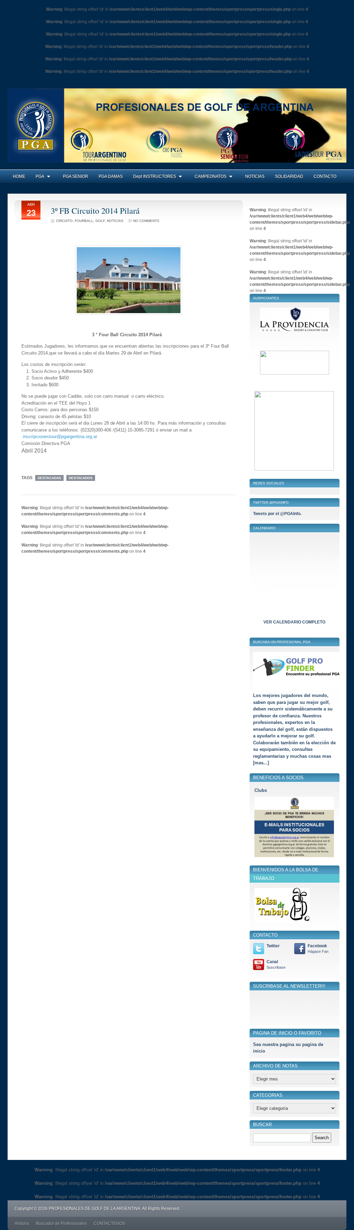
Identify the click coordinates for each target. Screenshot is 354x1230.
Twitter (273, 945)
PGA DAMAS (111, 176)
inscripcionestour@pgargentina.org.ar (60, 436)
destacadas (49, 478)
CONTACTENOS (109, 1223)
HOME (19, 176)
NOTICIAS (254, 176)
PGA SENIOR (75, 176)
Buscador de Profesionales (61, 1223)
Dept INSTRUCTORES (154, 176)
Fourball (84, 221)
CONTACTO (325, 176)
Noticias (115, 221)
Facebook (318, 948)
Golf (100, 221)
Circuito (64, 221)
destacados (81, 478)
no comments (146, 221)
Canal (276, 964)
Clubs (260, 790)
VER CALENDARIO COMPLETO (294, 622)
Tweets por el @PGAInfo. (277, 513)
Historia (22, 1223)
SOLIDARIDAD (289, 176)
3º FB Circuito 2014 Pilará (95, 210)
